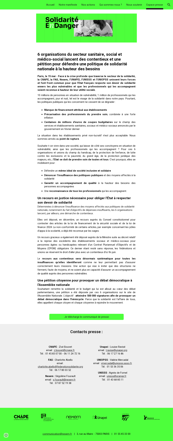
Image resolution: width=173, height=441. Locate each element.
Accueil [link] (50, 4)
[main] (86, 178)
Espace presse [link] (154, 4)
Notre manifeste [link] (68, 4)
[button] (169, 5)
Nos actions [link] (88, 4)
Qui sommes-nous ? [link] (110, 4)
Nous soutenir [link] (134, 4)
